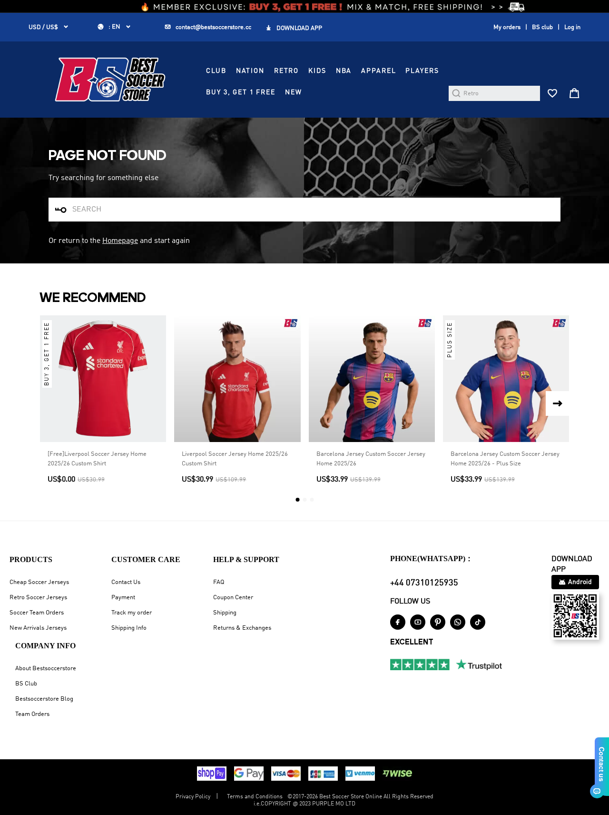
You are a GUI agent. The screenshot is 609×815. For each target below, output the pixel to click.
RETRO (286, 71)
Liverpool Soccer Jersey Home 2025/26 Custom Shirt (235, 459)
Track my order (131, 613)
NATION (250, 71)
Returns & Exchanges (242, 628)
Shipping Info (129, 628)
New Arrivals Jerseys (38, 628)
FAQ (218, 582)
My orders (507, 27)
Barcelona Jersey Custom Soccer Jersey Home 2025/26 (370, 459)
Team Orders (32, 714)
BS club (542, 27)
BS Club (26, 684)
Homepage (120, 241)
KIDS (317, 71)
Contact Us (125, 582)
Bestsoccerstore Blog (44, 699)
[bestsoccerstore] (110, 79)
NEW (293, 92)
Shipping (224, 613)
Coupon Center (233, 597)
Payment (123, 597)
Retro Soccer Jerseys (38, 597)
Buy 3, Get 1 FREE (240, 92)
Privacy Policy (193, 797)
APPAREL (378, 71)
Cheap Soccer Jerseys (39, 582)
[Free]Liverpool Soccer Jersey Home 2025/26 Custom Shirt (97, 459)
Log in (572, 27)
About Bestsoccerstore (45, 668)
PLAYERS (422, 71)
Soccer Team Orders (37, 613)
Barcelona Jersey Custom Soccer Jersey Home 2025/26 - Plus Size (505, 459)
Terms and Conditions (255, 797)
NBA (344, 71)
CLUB (216, 71)
